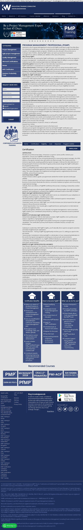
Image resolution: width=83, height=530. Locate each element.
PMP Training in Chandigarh (5, 456)
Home (4, 16)
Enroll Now (73, 148)
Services (55, 16)
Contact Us (71, 16)
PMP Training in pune (5, 429)
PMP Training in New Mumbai (5, 437)
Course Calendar (35, 16)
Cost (50, 144)
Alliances (46, 16)
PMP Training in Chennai (5, 448)
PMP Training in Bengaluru (5, 444)
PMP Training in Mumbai (5, 433)
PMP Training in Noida (5, 417)
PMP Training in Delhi (5, 421)
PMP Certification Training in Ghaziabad (6, 468)
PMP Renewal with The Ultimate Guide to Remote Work (6, 412)
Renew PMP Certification (4, 397)
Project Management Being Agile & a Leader (6, 407)
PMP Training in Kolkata (5, 460)
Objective (58, 144)
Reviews (16, 398)
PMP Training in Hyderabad (5, 440)
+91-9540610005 (69, 19)
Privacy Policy (18, 404)
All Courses (21, 16)
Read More (50, 411)
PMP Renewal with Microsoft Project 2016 (6, 401)
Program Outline (68, 144)
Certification (35, 144)
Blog (63, 16)
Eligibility (44, 144)
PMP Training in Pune (5, 452)
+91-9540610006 (54, 19)
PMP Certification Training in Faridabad (6, 474)
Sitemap (16, 400)
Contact (16, 402)
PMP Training (4, 478)
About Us (12, 16)
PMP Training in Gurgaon (5, 425)
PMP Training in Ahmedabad (5, 464)
